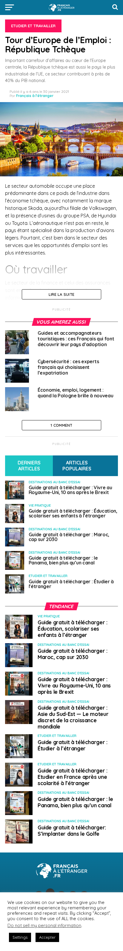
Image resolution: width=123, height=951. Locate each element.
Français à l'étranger (34, 95)
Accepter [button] (47, 937)
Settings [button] (20, 937)
